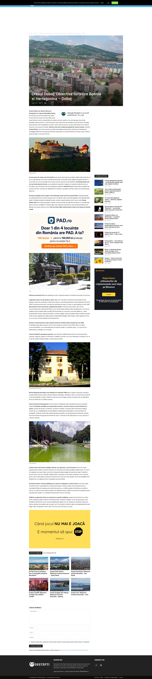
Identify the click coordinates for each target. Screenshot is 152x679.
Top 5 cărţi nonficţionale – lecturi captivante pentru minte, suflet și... (113, 190)
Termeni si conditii (98, 677)
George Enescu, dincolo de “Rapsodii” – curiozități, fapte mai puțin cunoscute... (114, 208)
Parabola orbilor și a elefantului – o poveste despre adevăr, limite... (112, 216)
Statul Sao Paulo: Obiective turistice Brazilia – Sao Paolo (80, 573)
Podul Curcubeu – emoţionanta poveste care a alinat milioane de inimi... (114, 225)
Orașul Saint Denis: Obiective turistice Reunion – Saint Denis (59, 573)
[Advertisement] (76, 20)
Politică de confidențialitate (111, 677)
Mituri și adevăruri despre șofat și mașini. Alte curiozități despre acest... (113, 251)
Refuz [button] (102, 3)
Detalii (108, 3)
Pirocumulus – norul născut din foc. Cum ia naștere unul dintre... (114, 242)
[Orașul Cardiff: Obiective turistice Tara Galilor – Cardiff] (38, 584)
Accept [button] (115, 3)
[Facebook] (96, 665)
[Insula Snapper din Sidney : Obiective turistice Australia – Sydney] (59, 584)
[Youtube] (101, 665)
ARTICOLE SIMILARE (35, 553)
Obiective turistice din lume (46, 33)
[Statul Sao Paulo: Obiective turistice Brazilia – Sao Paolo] (80, 563)
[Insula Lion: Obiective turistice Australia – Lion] (80, 584)
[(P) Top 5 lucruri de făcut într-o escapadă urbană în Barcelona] (38, 563)
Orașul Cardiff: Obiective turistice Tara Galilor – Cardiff (37, 594)
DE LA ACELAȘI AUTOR (49, 553)
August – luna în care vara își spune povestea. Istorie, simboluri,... (113, 259)
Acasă (30, 33)
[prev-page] (30, 600)
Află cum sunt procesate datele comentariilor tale (74, 650)
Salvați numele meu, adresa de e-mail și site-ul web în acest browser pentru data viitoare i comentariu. (60, 642)
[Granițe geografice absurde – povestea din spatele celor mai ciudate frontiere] (98, 183)
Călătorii (36, 33)
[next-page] (33, 600)
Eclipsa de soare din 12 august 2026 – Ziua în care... (114, 233)
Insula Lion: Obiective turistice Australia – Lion (79, 594)
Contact (121, 677)
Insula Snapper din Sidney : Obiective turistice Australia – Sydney (59, 594)
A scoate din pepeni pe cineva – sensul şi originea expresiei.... (113, 199)
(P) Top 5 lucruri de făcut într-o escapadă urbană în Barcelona (38, 573)
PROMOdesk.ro (84, 671)
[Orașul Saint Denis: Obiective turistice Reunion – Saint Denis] (59, 563)
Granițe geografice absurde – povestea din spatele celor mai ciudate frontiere (114, 182)
